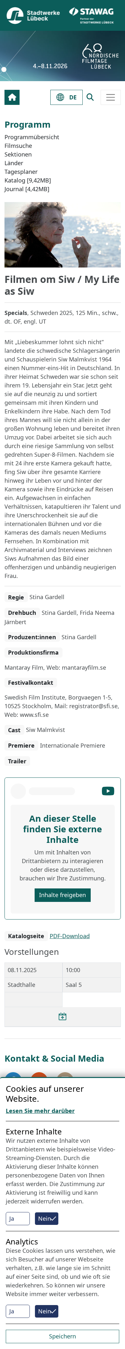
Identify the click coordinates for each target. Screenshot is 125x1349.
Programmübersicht (31, 137)
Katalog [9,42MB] (27, 180)
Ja (11, 1218)
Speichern (62, 1336)
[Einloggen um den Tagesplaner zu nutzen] (62, 1016)
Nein (44, 1218)
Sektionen (18, 154)
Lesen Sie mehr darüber (40, 1111)
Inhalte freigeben (62, 895)
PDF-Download (70, 936)
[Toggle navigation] (111, 97)
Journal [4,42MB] (26, 189)
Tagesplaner (21, 171)
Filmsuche (18, 145)
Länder (13, 163)
